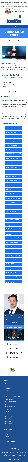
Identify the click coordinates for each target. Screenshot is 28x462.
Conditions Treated (12, 396)
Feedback (7, 436)
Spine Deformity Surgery (11, 180)
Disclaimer (7, 432)
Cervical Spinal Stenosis (10, 402)
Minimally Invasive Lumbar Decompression (12, 233)
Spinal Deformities (9, 414)
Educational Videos (14, 337)
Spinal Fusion (9, 149)
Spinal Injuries (8, 418)
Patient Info (6, 40)
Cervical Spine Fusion (11, 246)
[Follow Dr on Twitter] (12, 449)
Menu (12, 26)
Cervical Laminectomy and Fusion (13, 255)
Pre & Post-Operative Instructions (16, 353)
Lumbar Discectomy (10, 136)
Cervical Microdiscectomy (12, 259)
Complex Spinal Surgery (11, 193)
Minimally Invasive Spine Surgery (13, 127)
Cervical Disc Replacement (12, 145)
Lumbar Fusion (9, 207)
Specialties (7, 386)
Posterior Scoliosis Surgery (12, 167)
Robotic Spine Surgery (11, 132)
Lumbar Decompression (11, 215)
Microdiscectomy (10, 141)
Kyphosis (7, 411)
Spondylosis (7, 424)
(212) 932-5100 (14, 19)
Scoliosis (7, 413)
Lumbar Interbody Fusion (11, 211)
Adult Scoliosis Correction (12, 171)
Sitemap (6, 439)
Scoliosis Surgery (10, 163)
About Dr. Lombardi (9, 385)
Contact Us (7, 391)
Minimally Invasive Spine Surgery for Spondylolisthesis (13, 281)
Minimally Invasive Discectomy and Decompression (13, 229)
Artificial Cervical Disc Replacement (11, 264)
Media (6, 390)
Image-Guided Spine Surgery (12, 158)
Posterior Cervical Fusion (11, 251)
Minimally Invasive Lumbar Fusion (13, 237)
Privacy (6, 434)
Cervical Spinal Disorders (10, 401)
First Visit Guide (14, 344)
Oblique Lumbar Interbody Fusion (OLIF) (13, 154)
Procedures (15, 40)
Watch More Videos (14, 338)
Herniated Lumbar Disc (10, 408)
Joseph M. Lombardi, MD (14, 316)
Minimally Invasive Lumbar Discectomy (12, 224)
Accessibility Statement (10, 441)
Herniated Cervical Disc (10, 406)
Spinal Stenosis (8, 419)
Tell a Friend (7, 438)
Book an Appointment (15, 22)
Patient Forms (14, 348)
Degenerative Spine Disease (11, 404)
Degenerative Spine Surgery (12, 185)
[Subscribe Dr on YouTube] (15, 449)
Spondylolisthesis (8, 423)
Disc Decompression (10, 202)
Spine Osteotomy (10, 189)
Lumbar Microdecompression (12, 242)
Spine (11, 40)
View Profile (14, 322)
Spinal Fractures (8, 416)
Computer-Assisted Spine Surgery (13, 198)
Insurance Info (14, 357)
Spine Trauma (8, 421)
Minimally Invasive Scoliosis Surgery (12, 277)
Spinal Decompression (11, 176)
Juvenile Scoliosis (8, 409)
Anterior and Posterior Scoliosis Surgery (13, 220)
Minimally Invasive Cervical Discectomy (12, 273)
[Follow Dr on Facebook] (10, 449)
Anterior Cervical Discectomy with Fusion (12, 268)
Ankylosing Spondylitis (9, 399)
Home (2, 40)
